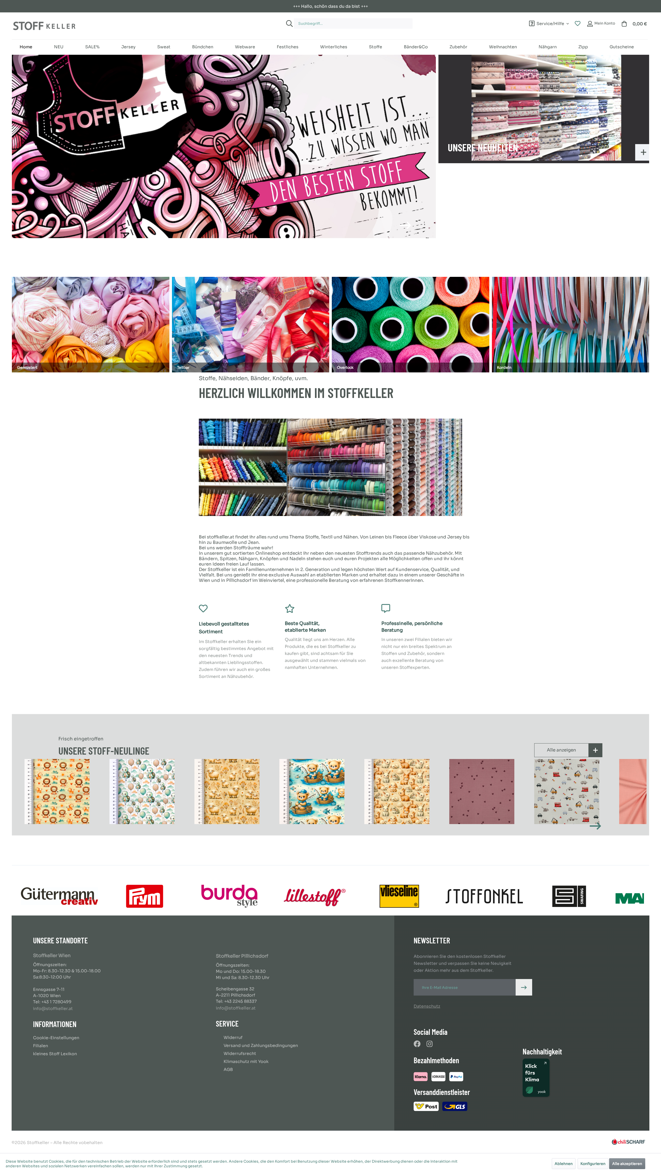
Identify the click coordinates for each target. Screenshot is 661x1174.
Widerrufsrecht (240, 1053)
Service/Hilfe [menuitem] (550, 23)
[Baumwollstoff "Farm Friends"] (227, 791)
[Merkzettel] (577, 24)
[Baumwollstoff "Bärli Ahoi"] (312, 791)
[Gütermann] (59, 896)
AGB (228, 1069)
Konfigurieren (592, 1163)
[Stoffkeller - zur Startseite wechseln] (44, 25)
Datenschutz (427, 1006)
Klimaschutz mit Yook (246, 1061)
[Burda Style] (229, 896)
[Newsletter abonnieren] (524, 987)
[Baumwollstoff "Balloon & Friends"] (142, 791)
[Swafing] (569, 896)
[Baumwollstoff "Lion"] (57, 791)
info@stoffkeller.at (53, 1008)
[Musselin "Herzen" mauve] (482, 791)
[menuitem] (384, 21)
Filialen (40, 1045)
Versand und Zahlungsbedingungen (261, 1045)
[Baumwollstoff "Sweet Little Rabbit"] (397, 791)
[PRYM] (144, 896)
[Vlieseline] (399, 896)
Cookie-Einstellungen (56, 1037)
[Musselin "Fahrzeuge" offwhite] (567, 791)
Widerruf (233, 1037)
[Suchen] (289, 23)
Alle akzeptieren (627, 1163)
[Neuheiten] (546, 108)
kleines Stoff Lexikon (55, 1053)
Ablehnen (564, 1163)
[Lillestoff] (314, 896)
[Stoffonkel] (484, 896)
